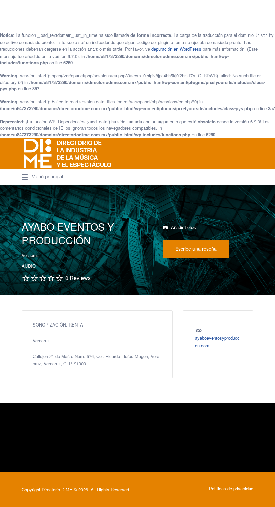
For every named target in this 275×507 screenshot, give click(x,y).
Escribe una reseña (196, 248)
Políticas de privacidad (231, 488)
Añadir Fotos (183, 227)
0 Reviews (78, 278)
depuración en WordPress (176, 49)
